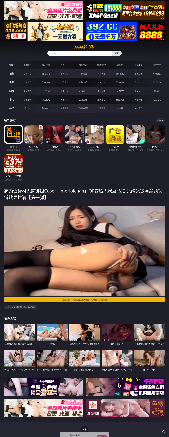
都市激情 (27, 99)
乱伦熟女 (138, 82)
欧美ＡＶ (64, 73)
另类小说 (120, 99)
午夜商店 (46, 108)
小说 (11, 99)
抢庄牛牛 (157, 65)
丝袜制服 (120, 73)
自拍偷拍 (46, 73)
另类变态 (157, 82)
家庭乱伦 (46, 99)
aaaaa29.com (84, 46)
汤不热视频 (83, 108)
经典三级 (120, 82)
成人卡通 (64, 82)
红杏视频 (101, 108)
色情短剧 (138, 108)
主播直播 (138, 73)
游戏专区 (83, 65)
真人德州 (46, 65)
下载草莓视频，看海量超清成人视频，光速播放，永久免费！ (84, 300)
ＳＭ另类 (157, 73)
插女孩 (27, 108)
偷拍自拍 (46, 82)
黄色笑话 (138, 99)
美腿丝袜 (101, 91)
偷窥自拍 (27, 91)
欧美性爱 (83, 82)
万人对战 (64, 65)
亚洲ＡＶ (27, 73)
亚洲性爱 (27, 82)
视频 (11, 73)
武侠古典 (83, 99)
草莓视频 (64, 108)
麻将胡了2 (101, 65)
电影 (11, 82)
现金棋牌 (138, 65)
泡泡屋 (120, 108)
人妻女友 (64, 99)
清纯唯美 (120, 91)
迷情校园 (101, 99)
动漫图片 (83, 91)
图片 (11, 91)
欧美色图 (64, 91)
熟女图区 (138, 91)
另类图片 (157, 91)
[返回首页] (164, 432)
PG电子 (27, 65)
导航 (11, 108)
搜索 (117, 53)
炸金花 (120, 65)
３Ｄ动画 (83, 73)
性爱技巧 (157, 99)
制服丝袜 (101, 82)
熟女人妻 (101, 73)
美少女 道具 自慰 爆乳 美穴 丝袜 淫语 (20, 307)
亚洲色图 (46, 91)
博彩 (11, 65)
